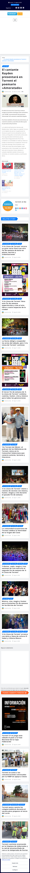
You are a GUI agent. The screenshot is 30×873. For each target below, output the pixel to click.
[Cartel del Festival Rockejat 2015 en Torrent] (7, 166)
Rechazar (15, 866)
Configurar (15, 869)
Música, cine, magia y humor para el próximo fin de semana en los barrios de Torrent (15, 603)
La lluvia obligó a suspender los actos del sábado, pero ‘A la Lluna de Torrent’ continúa (15, 343)
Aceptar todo (15, 863)
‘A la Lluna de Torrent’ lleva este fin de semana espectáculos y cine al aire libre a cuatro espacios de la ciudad (14, 305)
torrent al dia (7, 91)
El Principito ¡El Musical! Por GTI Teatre (6, 188)
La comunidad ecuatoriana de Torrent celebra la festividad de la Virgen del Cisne (14, 530)
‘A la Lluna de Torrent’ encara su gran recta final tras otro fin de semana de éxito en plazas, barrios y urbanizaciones (14, 250)
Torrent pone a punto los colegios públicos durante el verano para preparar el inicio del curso (14, 810)
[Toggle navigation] (15, 20)
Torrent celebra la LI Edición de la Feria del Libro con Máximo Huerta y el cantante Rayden (19, 172)
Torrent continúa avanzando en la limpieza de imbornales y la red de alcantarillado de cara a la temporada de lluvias (15, 847)
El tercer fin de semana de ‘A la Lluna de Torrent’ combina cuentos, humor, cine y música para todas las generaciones (15, 395)
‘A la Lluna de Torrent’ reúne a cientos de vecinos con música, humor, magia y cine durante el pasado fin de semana (15, 492)
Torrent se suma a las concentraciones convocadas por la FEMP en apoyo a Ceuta (14, 774)
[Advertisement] (15, 37)
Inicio (3, 57)
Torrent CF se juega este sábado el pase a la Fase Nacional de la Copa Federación (12, 738)
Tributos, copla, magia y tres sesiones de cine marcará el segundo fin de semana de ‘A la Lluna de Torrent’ (14, 569)
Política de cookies (6, 859)
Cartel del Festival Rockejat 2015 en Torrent (6, 171)
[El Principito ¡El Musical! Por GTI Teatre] (7, 183)
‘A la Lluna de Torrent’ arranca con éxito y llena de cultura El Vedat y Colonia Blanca (15, 636)
